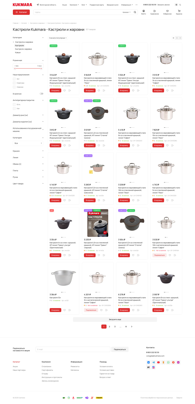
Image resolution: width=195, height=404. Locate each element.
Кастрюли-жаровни (23, 49)
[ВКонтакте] (148, 362)
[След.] (131, 327)
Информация (76, 362)
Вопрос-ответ (105, 377)
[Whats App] (168, 362)
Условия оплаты (106, 366)
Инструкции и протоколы (52, 377)
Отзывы (45, 373)
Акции (15, 366)
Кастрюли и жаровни (24, 42)
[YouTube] (158, 362)
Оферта (179, 398)
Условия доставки (107, 370)
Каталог (16, 362)
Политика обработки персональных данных (156, 398)
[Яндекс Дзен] (173, 362)
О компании (46, 366)
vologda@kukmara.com (155, 356)
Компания (46, 362)
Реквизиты (75, 366)
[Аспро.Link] (153, 367)
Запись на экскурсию (50, 381)
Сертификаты (47, 370)
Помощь (103, 362)
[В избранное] (64, 90)
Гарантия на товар (107, 373)
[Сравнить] (69, 90)
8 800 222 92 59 (149, 5)
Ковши (18, 52)
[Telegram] (153, 362)
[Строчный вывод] (177, 38)
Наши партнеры (19, 370)
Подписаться (120, 349)
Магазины (75, 370)
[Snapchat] (148, 367)
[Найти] (135, 12)
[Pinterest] (178, 362)
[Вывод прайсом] (180, 38)
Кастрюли (19, 45)
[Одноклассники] (163, 362)
